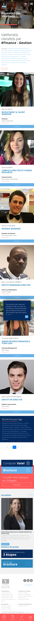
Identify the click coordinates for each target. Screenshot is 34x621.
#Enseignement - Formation (18, 56)
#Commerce (17, 54)
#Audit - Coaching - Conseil (16, 52)
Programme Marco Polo (7, 594)
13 (11, 447)
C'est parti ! (17, 485)
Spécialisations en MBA (7, 597)
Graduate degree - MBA (7, 596)
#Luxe (25, 58)
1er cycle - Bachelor (6, 593)
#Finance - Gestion (23, 423)
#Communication (26, 54)
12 (7, 447)
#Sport (14, 62)
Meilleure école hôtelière (24, 594)
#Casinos (10, 54)
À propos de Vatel (22, 606)
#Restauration (18, 48)
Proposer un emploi (6, 609)
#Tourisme (19, 62)
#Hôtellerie (10, 48)
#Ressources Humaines (23, 60)
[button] (29, 495)
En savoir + (17, 126)
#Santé (3, 62)
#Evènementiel (5, 58)
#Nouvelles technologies (8, 60)
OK (26, 317)
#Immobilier (13, 58)
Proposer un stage (5, 607)
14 (14, 447)
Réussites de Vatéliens (23, 599)
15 (18, 447)
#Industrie (20, 58)
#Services (8, 62)
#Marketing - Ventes (12, 50)
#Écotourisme (5, 56)
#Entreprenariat (23, 50)
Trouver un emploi (22, 593)
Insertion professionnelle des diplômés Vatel (25, 597)
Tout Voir (4, 69)
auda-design (27, 612)
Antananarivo (29, 585)
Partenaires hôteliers (6, 606)
